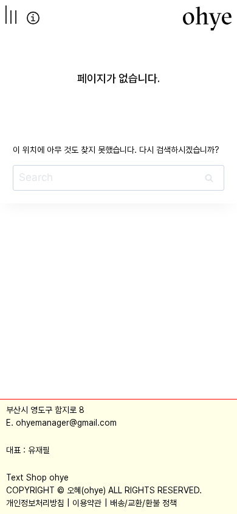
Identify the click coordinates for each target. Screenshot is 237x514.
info (33, 18)
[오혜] (207, 18)
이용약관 (86, 503)
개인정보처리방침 (35, 503)
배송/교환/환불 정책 (143, 503)
